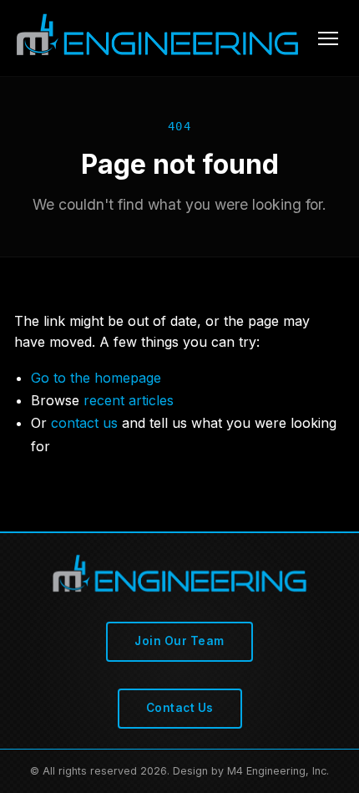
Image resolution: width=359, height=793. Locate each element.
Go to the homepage (96, 377)
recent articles (128, 400)
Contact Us (180, 707)
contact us (84, 422)
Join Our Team (179, 641)
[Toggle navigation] (328, 38)
